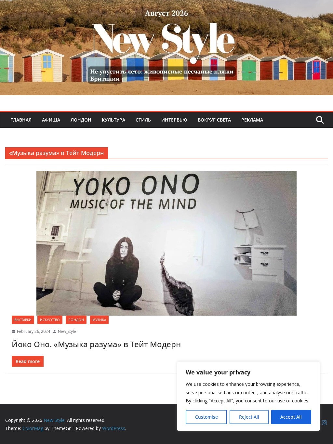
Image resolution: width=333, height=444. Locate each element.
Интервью (174, 120)
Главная (21, 120)
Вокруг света (214, 120)
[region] (248, 396)
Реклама (252, 120)
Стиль (143, 120)
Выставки (23, 320)
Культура (113, 120)
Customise (206, 417)
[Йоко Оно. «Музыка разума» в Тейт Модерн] (166, 243)
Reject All (249, 417)
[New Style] (166, 7)
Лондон (81, 120)
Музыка (99, 320)
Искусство (50, 320)
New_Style (67, 331)
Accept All (291, 417)
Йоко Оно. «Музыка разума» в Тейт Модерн (96, 344)
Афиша (51, 120)
